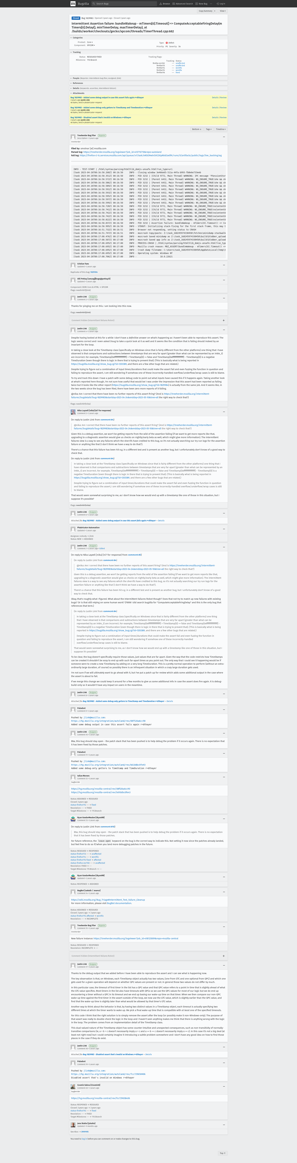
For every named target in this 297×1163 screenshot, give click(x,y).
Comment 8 (82, 695)
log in (84, 1139)
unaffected (180, 63)
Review (223, 97)
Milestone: (81, 60)
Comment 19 (82, 1064)
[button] (220, 3)
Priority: (160, 46)
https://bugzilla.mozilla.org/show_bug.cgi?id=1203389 (99, 364)
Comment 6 (82, 515)
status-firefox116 (78, 1110)
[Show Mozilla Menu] (73, 3)
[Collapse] (224, 136)
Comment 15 (82, 928)
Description (82, 138)
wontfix (179, 68)
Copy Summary (205, 11)
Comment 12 (82, 778)
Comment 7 (82, 548)
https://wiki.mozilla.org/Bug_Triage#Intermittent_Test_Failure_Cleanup (108, 899)
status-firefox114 (78, 857)
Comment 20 (82, 1088)
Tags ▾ (209, 129)
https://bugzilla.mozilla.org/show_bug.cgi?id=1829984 (140, 385)
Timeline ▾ (221, 129)
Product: (82, 42)
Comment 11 (82, 755)
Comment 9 (82, 711)
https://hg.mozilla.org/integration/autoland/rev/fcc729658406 (108, 1074)
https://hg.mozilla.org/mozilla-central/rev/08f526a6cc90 (100, 788)
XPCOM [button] (91, 45)
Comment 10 (82, 735)
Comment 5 (82, 413)
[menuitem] (164, 3)
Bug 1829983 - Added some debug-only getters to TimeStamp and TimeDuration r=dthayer (111, 107)
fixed (178, 72)
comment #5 (134, 554)
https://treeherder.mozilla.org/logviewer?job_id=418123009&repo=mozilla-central (136, 938)
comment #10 (107, 826)
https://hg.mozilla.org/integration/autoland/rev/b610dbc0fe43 (108, 765)
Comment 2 (82, 299)
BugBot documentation (119, 903)
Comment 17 (82, 967)
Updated (81, 267)
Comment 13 (82, 820)
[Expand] (223, 320)
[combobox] (124, 3)
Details (215, 97)
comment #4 (107, 419)
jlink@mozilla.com (94, 717)
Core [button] (90, 42)
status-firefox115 (78, 805)
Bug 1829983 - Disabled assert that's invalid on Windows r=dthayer (101, 117)
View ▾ (223, 11)
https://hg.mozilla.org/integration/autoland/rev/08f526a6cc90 (108, 721)
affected (97, 860)
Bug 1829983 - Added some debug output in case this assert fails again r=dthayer (107, 97)
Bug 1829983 (87, 18)
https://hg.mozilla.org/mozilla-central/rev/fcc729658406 (100, 1098)
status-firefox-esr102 (80, 863)
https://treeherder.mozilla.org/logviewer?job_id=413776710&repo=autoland (122, 152)
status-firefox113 (78, 854)
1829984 (94, 272)
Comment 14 (82, 893)
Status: (82, 57)
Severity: (173, 46)
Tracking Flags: (155, 57)
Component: (80, 45)
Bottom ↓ (197, 129)
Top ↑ (223, 1153)
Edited (102, 548)
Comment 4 (82, 331)
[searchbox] (124, 3)
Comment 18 (82, 1048)
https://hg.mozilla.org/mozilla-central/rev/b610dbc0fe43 (100, 792)
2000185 (84, 1132)
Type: (161, 43)
